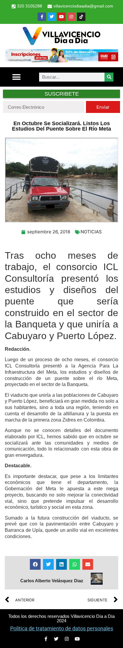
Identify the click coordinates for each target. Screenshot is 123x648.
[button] (16, 77)
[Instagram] (71, 17)
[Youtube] (61, 17)
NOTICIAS (91, 232)
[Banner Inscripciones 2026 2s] (61, 61)
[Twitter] (51, 17)
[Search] (108, 77)
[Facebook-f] (42, 17)
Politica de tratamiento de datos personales (61, 628)
